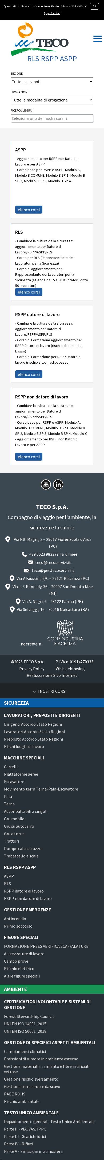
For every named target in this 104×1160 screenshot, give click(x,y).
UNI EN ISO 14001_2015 (25, 1023)
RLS (19, 232)
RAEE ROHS (14, 1094)
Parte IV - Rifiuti (18, 1143)
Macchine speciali (24, 758)
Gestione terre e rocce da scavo (32, 1086)
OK (94, 6)
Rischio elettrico (19, 968)
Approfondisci (52, 13)
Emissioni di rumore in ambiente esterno (41, 1058)
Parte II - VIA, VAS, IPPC (25, 1129)
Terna (9, 803)
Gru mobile (14, 818)
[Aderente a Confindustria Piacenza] (52, 632)
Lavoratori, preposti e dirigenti (42, 715)
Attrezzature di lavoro (24, 953)
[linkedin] (58, 484)
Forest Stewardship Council (29, 1016)
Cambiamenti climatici (25, 1051)
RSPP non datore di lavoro (41, 397)
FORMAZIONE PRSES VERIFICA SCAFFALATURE (46, 946)
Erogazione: (20, 92)
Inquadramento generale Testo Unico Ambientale (49, 1121)
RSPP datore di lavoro (37, 314)
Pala (8, 796)
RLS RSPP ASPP (20, 867)
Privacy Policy (31, 668)
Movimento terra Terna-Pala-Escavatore (41, 789)
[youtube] (46, 484)
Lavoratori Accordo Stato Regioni (34, 731)
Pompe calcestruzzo (23, 848)
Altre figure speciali (22, 976)
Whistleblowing (70, 668)
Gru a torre (14, 833)
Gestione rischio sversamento (31, 1079)
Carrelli (11, 766)
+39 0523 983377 (44, 554)
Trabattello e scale (21, 856)
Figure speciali (21, 937)
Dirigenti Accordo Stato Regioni (33, 724)
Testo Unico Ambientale (31, 1113)
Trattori (11, 841)
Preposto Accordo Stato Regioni (33, 739)
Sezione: (17, 73)
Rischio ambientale (21, 1101)
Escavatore (14, 781)
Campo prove (16, 961)
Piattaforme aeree (21, 774)
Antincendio (15, 918)
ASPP (20, 150)
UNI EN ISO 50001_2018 (25, 1031)
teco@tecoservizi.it (53, 562)
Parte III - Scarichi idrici (25, 1136)
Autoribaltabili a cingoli (25, 811)
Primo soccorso (18, 926)
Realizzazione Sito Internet (52, 675)
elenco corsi (29, 209)
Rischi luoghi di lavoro (24, 746)
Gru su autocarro (19, 826)
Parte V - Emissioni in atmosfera (33, 1151)
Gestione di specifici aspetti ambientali (49, 1043)
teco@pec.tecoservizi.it (53, 570)
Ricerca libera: (22, 110)
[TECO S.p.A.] (40, 39)
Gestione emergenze (27, 910)
